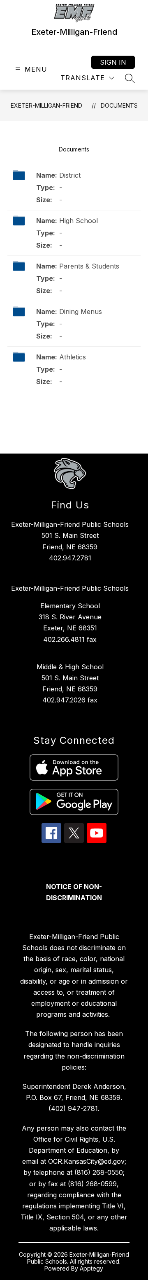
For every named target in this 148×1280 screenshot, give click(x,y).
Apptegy (91, 1268)
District (70, 175)
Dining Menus (80, 311)
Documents (119, 105)
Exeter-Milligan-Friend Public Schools (70, 588)
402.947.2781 (70, 558)
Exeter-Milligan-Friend (46, 105)
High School (78, 221)
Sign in (113, 62)
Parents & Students (89, 266)
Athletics (72, 357)
